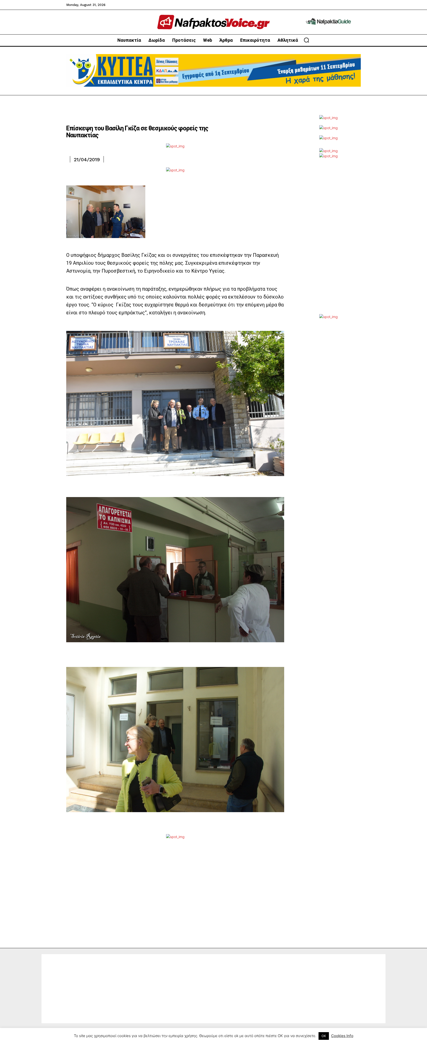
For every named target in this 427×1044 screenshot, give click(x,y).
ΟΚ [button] (323, 1036)
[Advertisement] (328, 240)
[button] (306, 40)
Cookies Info (342, 1035)
